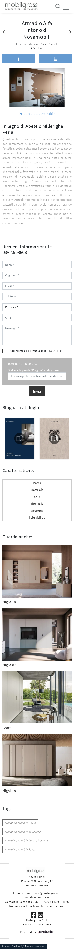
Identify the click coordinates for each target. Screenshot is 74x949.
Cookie (16, 946)
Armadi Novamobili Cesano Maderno (27, 840)
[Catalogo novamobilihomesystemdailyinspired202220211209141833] (54, 438)
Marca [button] (37, 483)
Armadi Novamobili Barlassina (23, 831)
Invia (37, 391)
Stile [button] (37, 497)
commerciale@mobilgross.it (41, 893)
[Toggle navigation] (66, 7)
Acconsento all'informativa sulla (36, 350)
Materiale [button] (37, 490)
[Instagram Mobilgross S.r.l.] (40, 914)
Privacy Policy (55, 350)
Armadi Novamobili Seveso (21, 849)
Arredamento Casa (35, 44)
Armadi (53, 44)
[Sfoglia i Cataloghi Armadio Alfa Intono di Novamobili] (55, 58)
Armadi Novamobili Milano (20, 822)
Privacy (5, 946)
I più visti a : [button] (37, 517)
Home (18, 44)
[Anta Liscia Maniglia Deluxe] (68, 32)
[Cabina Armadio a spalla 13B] (6, 32)
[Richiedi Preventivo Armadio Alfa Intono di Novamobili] (18, 58)
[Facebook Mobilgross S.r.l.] (33, 914)
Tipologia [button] (37, 503)
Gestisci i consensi (35, 946)
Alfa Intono (37, 48)
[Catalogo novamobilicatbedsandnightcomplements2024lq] (19, 438)
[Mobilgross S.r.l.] (20, 6)
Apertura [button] (37, 511)
